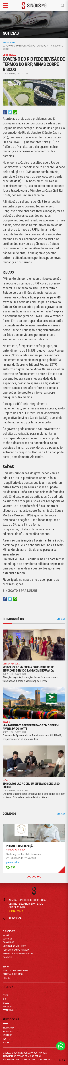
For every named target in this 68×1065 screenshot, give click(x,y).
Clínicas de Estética (15, 850)
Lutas (6, 934)
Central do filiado (13, 974)
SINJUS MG (34, 5)
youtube (7, 1035)
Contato (7, 957)
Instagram (8, 1027)
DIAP (5, 999)
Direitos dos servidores (15, 970)
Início (6, 966)
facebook (8, 1031)
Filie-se (6, 978)
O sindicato (9, 931)
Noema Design (62, 1060)
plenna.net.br (13, 862)
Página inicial (9, 42)
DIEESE (6, 1002)
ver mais (61, 619)
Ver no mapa (16, 911)
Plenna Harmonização (20, 846)
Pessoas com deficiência (16, 949)
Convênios (8, 942)
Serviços (7, 938)
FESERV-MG (8, 1010)
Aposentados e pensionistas (18, 953)
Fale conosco (60, 1045)
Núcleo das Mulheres (14, 946)
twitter (7, 1039)
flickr (6, 1042)
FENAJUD (7, 1006)
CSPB (5, 995)
